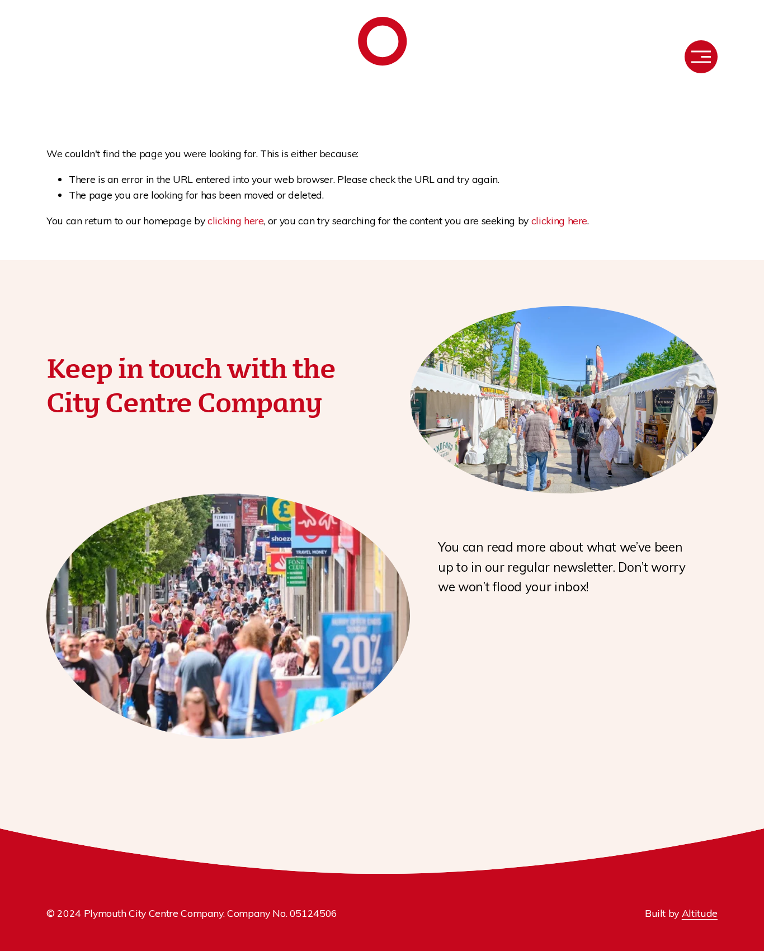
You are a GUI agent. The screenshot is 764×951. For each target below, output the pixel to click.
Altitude (700, 913)
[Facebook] (52, 57)
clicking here (235, 220)
